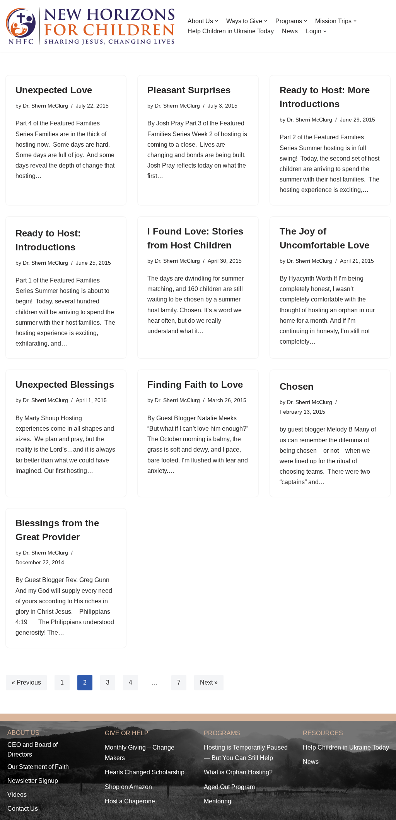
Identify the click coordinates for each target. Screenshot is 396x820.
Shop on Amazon (128, 787)
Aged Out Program (229, 787)
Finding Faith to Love (195, 384)
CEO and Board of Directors (32, 749)
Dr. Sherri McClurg (45, 106)
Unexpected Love (53, 90)
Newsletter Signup (32, 780)
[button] (216, 20)
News (290, 31)
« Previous (26, 682)
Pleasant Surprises (188, 90)
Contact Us (22, 808)
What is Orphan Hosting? (238, 772)
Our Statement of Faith (38, 767)
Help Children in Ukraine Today (231, 31)
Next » (209, 682)
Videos (17, 794)
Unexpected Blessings (64, 384)
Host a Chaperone (130, 801)
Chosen (297, 386)
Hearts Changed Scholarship (144, 772)
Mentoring (217, 801)
